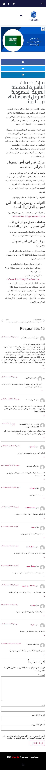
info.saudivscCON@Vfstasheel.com (23, 279)
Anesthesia (30, 507)
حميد (33, 527)
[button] (42, 3)
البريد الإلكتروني (38, 715)
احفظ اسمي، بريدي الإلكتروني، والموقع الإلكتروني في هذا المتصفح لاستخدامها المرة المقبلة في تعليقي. (24, 737)
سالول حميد (31, 547)
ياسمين (32, 446)
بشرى (33, 605)
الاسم (42, 705)
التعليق (41, 675)
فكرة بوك (15, 757)
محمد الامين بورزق (28, 585)
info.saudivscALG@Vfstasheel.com (28, 216)
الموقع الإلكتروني (38, 724)
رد (44, 368)
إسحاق (32, 488)
